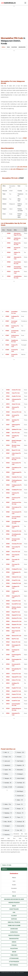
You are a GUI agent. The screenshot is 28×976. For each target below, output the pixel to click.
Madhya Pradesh (13, 935)
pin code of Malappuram (17, 169)
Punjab (14, 945)
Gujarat (14, 915)
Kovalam (14, 884)
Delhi (8, 47)
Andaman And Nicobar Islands (14, 899)
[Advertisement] (14, 21)
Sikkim (14, 951)
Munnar (14, 891)
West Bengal (14, 965)
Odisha (14, 942)
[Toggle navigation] (25, 3)
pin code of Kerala (22, 166)
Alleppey (14, 877)
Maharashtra (22, 47)
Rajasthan (14, 47)
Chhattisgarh (14, 909)
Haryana (14, 919)
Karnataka (14, 932)
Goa (14, 912)
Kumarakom (14, 888)
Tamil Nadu (14, 955)
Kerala (3, 47)
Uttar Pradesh (14, 961)
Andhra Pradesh (14, 902)
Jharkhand (14, 928)
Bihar (14, 905)
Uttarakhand (14, 958)
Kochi (14, 881)
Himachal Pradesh (14, 922)
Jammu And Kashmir (14, 925)
